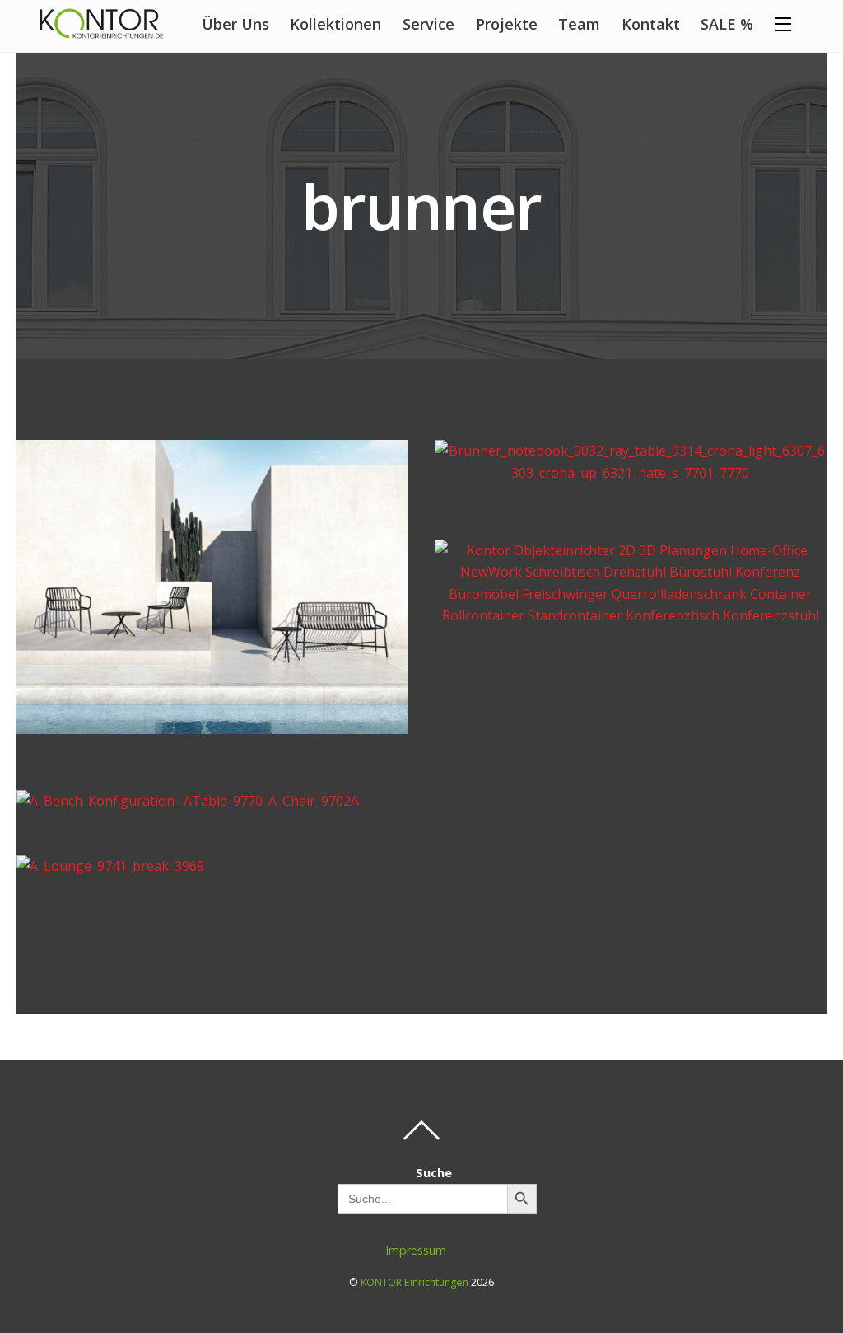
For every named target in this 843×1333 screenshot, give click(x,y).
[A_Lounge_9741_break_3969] (110, 866)
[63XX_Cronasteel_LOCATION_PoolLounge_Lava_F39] (212, 723)
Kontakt (651, 24)
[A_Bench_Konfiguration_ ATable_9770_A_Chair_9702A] (187, 801)
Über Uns (235, 24)
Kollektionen (335, 24)
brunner (421, 205)
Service (428, 24)
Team (579, 24)
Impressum (415, 1250)
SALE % (727, 24)
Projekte (507, 24)
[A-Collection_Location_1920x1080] (631, 615)
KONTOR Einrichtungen (414, 1282)
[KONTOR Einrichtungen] (101, 29)
